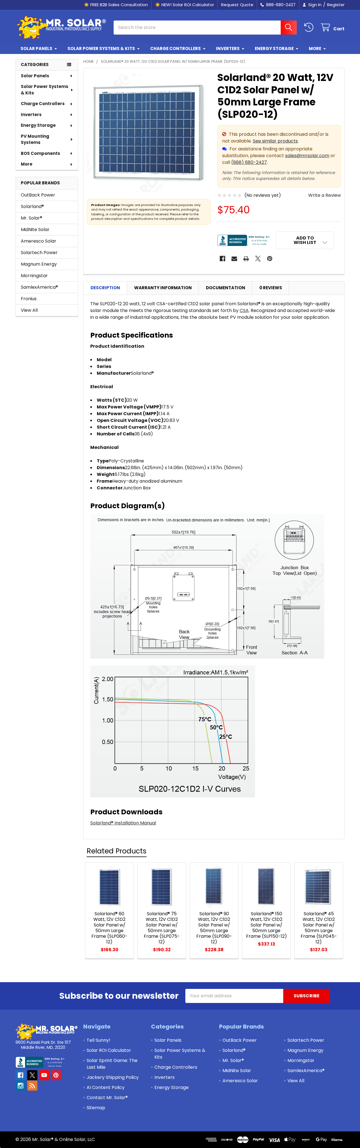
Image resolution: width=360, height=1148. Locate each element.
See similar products (275, 141)
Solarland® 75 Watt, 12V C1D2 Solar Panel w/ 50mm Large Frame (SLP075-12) (162, 927)
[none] (149, 133)
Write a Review (324, 195)
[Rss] (32, 1086)
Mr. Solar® (31, 218)
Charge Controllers (175, 48)
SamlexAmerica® (39, 287)
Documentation (225, 288)
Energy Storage (274, 48)
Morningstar (34, 275)
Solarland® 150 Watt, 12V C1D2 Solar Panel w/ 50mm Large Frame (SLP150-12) (266, 924)
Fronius (29, 298)
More (315, 48)
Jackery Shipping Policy (113, 1077)
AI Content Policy (106, 1087)
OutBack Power (38, 195)
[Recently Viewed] (310, 27)
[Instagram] (20, 1086)
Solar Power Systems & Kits (101, 48)
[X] (258, 259)
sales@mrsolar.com (307, 155)
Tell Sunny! (98, 1040)
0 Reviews (270, 288)
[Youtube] (44, 1075)
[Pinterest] (270, 259)
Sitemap (96, 1107)
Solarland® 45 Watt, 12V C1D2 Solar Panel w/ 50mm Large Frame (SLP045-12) (319, 927)
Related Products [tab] (117, 851)
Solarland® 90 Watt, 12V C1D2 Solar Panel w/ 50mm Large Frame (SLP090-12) (214, 927)
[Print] (246, 259)
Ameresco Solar (38, 241)
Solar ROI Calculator (109, 1050)
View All (29, 310)
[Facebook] (222, 259)
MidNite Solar (35, 229)
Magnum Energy (39, 264)
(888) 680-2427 (249, 162)
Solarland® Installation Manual (123, 823)
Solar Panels (36, 48)
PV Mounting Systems (35, 139)
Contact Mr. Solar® (107, 1097)
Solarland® (32, 206)
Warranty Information (163, 288)
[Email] (234, 259)
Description (105, 288)
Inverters (228, 48)
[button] (305, 240)
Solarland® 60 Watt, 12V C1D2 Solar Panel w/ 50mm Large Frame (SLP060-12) (109, 927)
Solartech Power (39, 252)
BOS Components (40, 153)
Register (336, 5)
